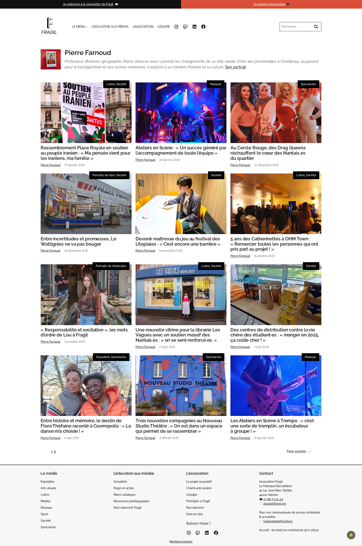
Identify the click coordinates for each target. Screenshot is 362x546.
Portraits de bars (103, 175)
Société (121, 84)
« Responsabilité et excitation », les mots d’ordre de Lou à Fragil (84, 332)
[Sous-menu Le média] (87, 26)
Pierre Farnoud (50, 165)
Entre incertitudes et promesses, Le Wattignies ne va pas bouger (78, 241)
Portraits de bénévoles (111, 266)
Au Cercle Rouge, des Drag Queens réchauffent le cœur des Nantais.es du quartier (268, 153)
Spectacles (308, 84)
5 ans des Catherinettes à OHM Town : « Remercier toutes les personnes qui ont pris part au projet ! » (274, 244)
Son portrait (235, 67)
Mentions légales (180, 541)
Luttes (110, 84)
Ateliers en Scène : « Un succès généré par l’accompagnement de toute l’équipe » (181, 150)
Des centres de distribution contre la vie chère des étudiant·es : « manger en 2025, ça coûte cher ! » (274, 335)
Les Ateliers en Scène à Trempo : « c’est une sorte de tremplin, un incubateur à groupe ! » (272, 426)
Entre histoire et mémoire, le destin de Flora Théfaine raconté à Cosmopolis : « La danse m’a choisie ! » (86, 426)
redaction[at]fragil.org (278, 521)
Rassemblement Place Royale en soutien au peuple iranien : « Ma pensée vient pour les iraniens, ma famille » (86, 153)
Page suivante (299, 451)
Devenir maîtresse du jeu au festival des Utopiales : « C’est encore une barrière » (178, 241)
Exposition (103, 357)
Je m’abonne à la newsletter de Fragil (88, 4)
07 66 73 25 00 (273, 499)
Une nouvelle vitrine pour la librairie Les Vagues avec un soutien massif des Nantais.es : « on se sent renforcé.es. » (178, 335)
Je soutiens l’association (269, 4)
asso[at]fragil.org (274, 503)
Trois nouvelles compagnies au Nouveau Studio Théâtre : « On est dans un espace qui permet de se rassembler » (179, 426)
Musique (215, 84)
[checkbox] (351, 535)
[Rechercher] (316, 26)
